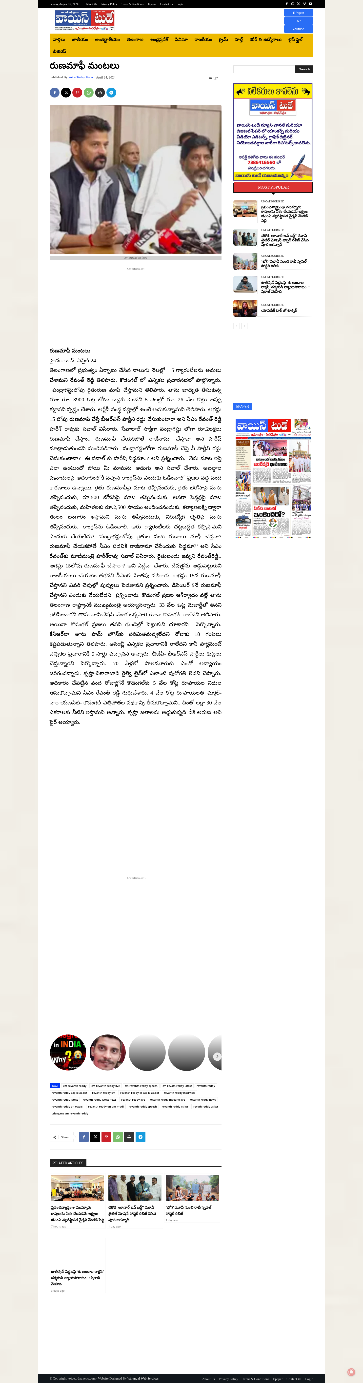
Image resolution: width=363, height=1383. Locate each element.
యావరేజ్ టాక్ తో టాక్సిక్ (279, 310)
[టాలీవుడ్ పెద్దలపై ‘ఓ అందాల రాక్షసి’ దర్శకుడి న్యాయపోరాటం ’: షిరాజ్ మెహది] (77, 1252)
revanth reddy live (133, 1099)
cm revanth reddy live (105, 1086)
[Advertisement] (222, 21)
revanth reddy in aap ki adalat (139, 1092)
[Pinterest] (77, 92)
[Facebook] (287, 4)
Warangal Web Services (143, 1378)
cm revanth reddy (74, 1086)
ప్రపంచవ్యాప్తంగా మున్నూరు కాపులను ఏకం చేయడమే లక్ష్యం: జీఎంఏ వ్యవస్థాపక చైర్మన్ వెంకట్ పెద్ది (77, 1214)
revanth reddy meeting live (167, 1099)
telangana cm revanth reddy (70, 1113)
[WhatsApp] (89, 92)
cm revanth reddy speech (141, 1086)
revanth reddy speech (143, 1106)
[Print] (100, 92)
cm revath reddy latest (177, 1086)
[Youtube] (310, 4)
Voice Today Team (80, 77)
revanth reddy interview (179, 1092)
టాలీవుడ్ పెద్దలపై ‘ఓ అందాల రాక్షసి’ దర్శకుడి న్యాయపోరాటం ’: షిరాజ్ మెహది (77, 1278)
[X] (299, 4)
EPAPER (242, 407)
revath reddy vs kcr (205, 1106)
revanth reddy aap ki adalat (69, 1092)
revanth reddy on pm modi (106, 1106)
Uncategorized (272, 201)
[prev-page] (236, 326)
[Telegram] (111, 92)
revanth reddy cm (103, 1092)
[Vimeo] (304, 4)
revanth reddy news (203, 1099)
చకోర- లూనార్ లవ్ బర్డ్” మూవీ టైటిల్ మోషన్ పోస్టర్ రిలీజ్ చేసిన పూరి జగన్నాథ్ (132, 1214)
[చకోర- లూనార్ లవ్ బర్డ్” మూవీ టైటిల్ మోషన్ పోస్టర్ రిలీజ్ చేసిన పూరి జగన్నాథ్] (134, 1188)
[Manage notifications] (351, 1372)
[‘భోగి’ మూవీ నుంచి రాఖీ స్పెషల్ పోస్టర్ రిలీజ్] (192, 1188)
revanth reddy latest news (99, 1099)
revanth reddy (206, 1086)
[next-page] (244, 326)
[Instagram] (293, 4)
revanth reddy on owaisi (67, 1106)
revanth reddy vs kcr (175, 1106)
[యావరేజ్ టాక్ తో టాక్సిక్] (245, 308)
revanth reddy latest (65, 1099)
